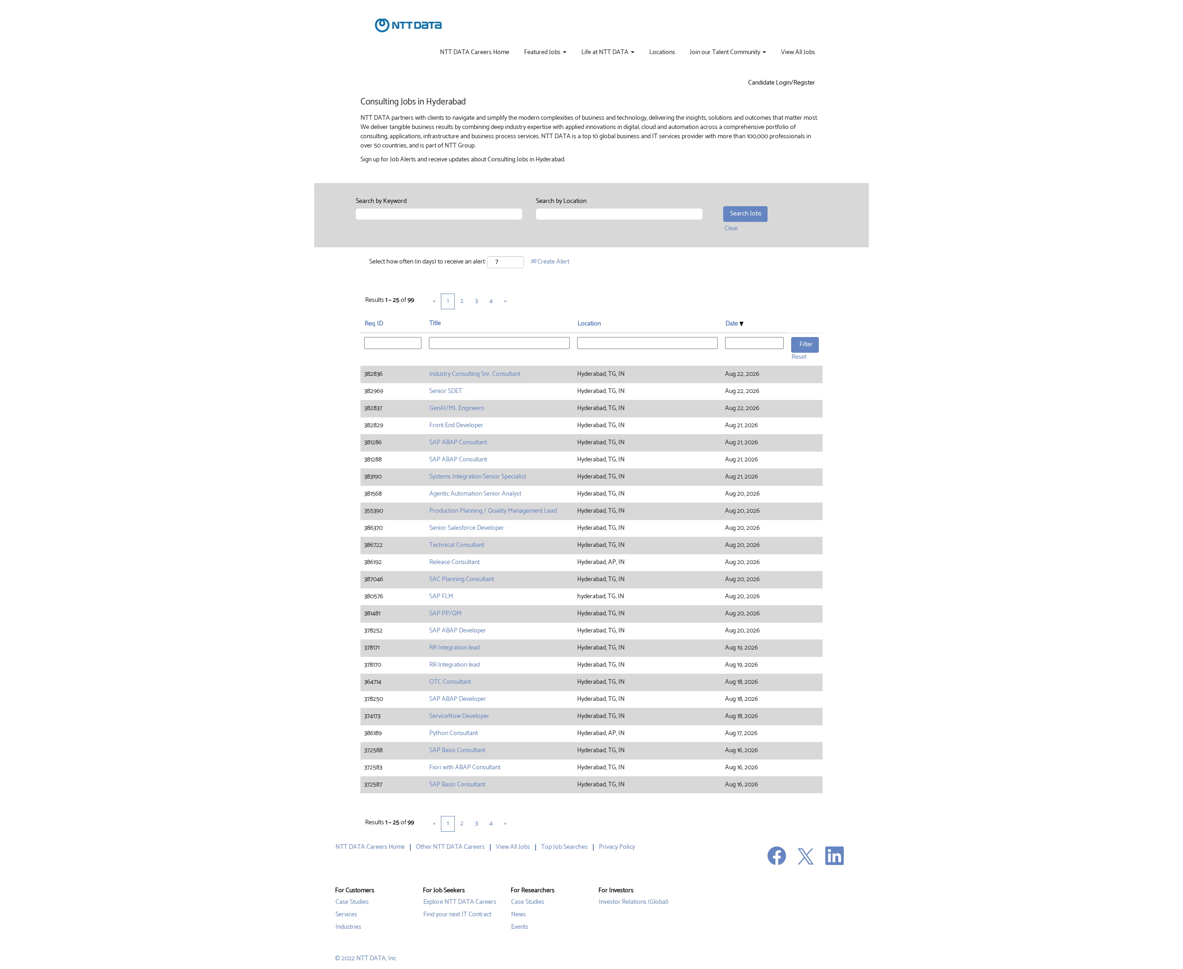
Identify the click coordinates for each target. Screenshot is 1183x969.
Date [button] (732, 324)
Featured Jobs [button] (543, 53)
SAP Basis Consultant (457, 750)
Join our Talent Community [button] (726, 53)
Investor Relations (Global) (634, 902)
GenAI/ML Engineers (456, 408)
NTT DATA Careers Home (474, 53)
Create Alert (552, 262)
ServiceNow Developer (459, 716)
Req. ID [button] (374, 324)
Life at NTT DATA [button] (605, 53)
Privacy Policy (617, 847)
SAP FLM (441, 596)
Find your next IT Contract (457, 915)
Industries (348, 927)
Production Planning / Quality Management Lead (493, 511)
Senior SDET (445, 391)
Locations (662, 53)
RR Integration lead (454, 648)
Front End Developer (456, 425)
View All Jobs (798, 53)
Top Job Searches (564, 847)
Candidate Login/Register (781, 83)
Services (346, 915)
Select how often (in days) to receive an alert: (427, 262)
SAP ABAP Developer (457, 631)
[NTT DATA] (408, 25)
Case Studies (352, 902)
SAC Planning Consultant (461, 579)
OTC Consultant (450, 682)
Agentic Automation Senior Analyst (475, 494)
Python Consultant (453, 733)
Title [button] (435, 324)
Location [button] (589, 324)
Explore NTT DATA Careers (459, 902)
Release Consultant (454, 562)
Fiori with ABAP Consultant (464, 767)
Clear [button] (731, 228)
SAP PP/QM (445, 613)
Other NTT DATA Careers (450, 847)
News (518, 915)
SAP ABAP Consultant (458, 442)
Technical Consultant (456, 545)
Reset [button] (799, 357)
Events (519, 927)
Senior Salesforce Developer (466, 528)
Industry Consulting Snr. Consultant (474, 374)
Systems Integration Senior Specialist (477, 477)
